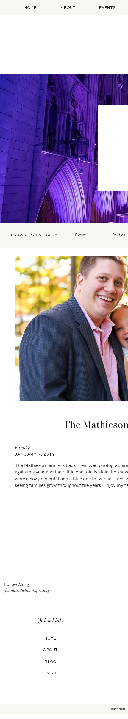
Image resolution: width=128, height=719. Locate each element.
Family (22, 447)
